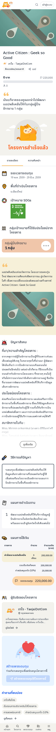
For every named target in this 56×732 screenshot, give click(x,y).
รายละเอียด (12, 160)
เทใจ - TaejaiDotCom (20, 63)
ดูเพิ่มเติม (28, 444)
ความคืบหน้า (34, 160)
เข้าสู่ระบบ (47, 4)
